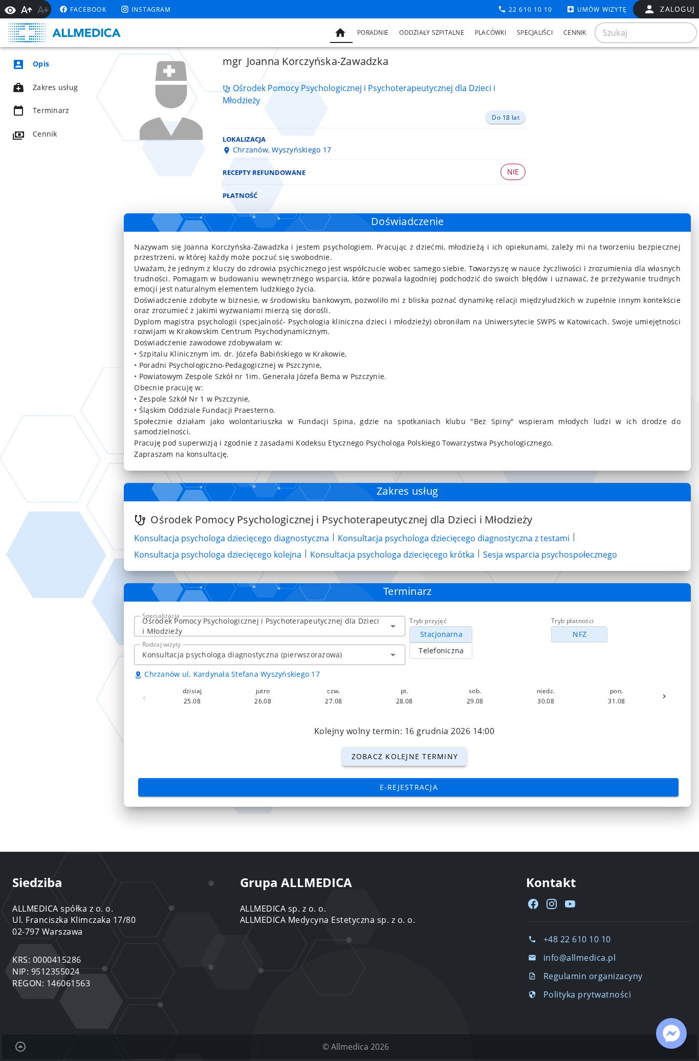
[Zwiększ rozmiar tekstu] (26, 10)
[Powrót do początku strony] (20, 1046)
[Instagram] (551, 904)
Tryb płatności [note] (572, 620)
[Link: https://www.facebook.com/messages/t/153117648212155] (671, 1033)
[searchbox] (646, 33)
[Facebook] (533, 904)
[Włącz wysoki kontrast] (10, 9)
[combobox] (269, 626)
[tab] (341, 33)
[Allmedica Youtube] (570, 904)
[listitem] (59, 64)
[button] (393, 626)
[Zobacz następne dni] (664, 696)
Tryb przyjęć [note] (428, 620)
